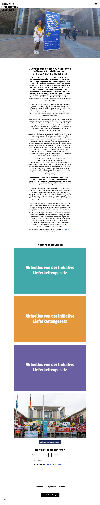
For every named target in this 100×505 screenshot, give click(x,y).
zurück (3, 499)
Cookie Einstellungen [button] (50, 495)
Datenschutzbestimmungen (53, 464)
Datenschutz (39, 487)
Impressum (52, 487)
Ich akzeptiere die (47, 464)
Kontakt (62, 487)
